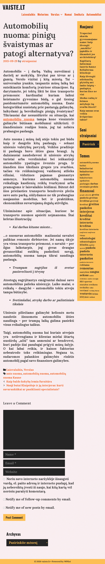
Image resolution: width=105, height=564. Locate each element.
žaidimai (92, 297)
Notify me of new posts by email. (30, 508)
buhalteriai (86, 168)
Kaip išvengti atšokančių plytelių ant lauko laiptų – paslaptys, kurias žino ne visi (88, 85)
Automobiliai (93, 14)
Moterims (43, 14)
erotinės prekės (89, 186)
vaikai (91, 288)
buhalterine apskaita (86, 173)
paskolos (86, 258)
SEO (82, 281)
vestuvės (86, 293)
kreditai (86, 215)
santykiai (84, 272)
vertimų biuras (94, 291)
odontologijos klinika (88, 243)
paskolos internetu (86, 262)
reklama (84, 264)
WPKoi (67, 561)
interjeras (87, 211)
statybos (84, 284)
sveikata (93, 284)
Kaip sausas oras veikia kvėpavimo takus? (89, 115)
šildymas (84, 297)
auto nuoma (14, 373)
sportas (88, 281)
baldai (83, 165)
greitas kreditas (89, 199)
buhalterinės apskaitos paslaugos (86, 181)
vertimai (84, 290)
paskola (90, 247)
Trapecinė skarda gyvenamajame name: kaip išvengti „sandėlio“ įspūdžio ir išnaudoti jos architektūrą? (88, 45)
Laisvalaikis (28, 14)
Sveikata (79, 14)
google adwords (85, 195)
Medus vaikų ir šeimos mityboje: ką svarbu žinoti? (88, 102)
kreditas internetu (89, 229)
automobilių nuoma (18, 119)
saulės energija (93, 279)
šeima (95, 294)
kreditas (85, 226)
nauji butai (83, 232)
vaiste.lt (14, 7)
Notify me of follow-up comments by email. (38, 499)
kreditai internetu (86, 220)
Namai (68, 14)
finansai (87, 190)
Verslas (55, 14)
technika (84, 287)
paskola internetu (86, 252)
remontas (86, 268)
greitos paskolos (89, 206)
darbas (94, 183)
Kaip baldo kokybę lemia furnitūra (29, 381)
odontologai (87, 238)
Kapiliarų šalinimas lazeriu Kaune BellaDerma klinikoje (88, 66)
